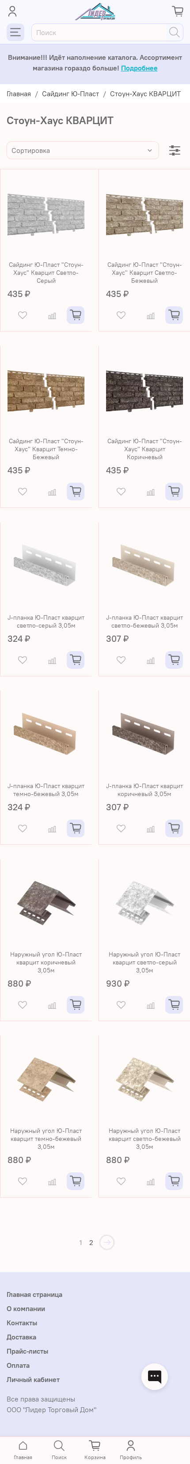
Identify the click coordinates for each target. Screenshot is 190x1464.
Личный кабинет (33, 1379)
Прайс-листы (27, 1351)
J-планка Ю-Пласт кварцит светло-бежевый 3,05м (144, 621)
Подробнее (139, 67)
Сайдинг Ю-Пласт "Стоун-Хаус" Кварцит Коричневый (144, 449)
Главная (19, 93)
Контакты (22, 1322)
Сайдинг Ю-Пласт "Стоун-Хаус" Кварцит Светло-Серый (46, 273)
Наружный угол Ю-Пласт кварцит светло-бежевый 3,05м (145, 1139)
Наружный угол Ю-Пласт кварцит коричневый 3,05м (46, 962)
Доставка (21, 1336)
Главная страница (34, 1294)
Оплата (18, 1365)
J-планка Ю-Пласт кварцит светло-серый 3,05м (46, 621)
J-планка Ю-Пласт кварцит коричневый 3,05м (144, 790)
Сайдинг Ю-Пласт (70, 93)
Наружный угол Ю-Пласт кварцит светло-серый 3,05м (144, 962)
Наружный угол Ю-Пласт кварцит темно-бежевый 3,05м (46, 1139)
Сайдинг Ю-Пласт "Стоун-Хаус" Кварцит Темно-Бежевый (46, 449)
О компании (26, 1308)
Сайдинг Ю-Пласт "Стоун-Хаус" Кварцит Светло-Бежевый (144, 273)
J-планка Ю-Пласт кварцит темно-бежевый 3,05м (46, 790)
